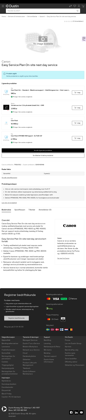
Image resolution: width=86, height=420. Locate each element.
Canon (6, 61)
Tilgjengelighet (8, 365)
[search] (77, 11)
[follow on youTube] (81, 412)
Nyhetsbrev (6, 381)
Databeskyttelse (29, 356)
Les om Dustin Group (73, 343)
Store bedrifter (71, 359)
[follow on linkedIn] (76, 412)
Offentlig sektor (71, 362)
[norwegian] (52, 330)
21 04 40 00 (18, 327)
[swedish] (48, 330)
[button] (70, 6)
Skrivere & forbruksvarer (16, 16)
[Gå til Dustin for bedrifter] (13, 6)
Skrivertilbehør (32, 16)
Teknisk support (50, 356)
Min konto (48, 350)
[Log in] (79, 6)
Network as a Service (31, 350)
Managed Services (30, 340)
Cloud (25, 353)
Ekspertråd (6, 390)
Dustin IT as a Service (31, 343)
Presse (67, 340)
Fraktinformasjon (8, 350)
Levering (47, 343)
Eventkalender (7, 387)
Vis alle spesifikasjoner (9, 178)
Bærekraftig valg (71, 350)
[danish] (57, 330)
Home (4, 16)
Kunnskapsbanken (9, 384)
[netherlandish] (66, 330)
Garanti (42, 16)
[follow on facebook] (71, 412)
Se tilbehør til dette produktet (43, 155)
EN (6, 307)
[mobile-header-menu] (3, 6)
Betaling (47, 353)
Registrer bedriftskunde (16, 318)
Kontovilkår (6, 353)
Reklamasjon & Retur (52, 347)
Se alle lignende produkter (43, 150)
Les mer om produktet (9, 203)
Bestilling (47, 340)
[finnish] (61, 330)
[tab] (7, 209)
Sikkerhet (26, 359)
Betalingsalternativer (10, 343)
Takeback (26, 368)
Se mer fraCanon (63, 258)
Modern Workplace (30, 347)
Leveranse (6, 347)
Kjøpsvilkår (6, 340)
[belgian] (71, 330)
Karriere (68, 347)
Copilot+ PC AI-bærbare (11, 397)
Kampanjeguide (8, 368)
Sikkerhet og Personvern (74, 365)
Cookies (5, 362)
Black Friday (6, 394)
